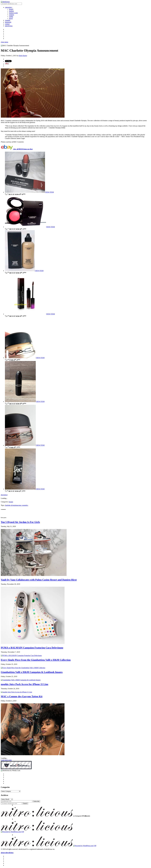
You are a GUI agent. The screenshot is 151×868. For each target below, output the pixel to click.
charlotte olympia (10, 505)
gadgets (11, 15)
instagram (8, 22)
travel (11, 18)
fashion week (13, 13)
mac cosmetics (23, 505)
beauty (11, 9)
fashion (11, 11)
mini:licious (8, 26)
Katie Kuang (23, 55)
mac (17, 505)
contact (7, 24)
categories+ (8, 7)
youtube (7, 20)
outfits (11, 16)
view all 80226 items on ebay (23, 149)
